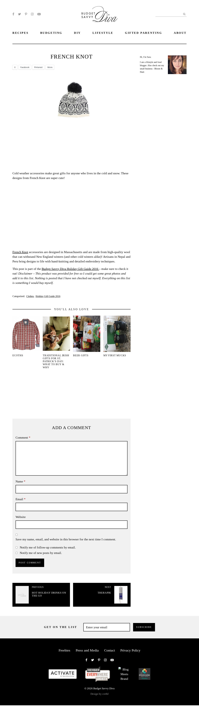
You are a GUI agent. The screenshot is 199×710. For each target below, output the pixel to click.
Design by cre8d (99, 693)
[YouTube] (39, 14)
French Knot (20, 252)
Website (21, 517)
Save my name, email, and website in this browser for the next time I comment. (66, 539)
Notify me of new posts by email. (41, 553)
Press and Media (87, 650)
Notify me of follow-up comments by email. (48, 547)
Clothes (30, 296)
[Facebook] (13, 14)
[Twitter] (19, 14)
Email (20, 499)
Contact (109, 650)
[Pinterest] (26, 14)
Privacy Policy (130, 650)
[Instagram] (32, 14)
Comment (23, 437)
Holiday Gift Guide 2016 (48, 296)
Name (20, 481)
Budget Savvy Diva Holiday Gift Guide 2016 (70, 268)
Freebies (64, 650)
